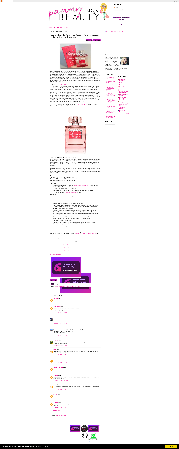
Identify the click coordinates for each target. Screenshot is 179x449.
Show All (127, 113)
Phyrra (120, 82)
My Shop (65, 27)
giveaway (72, 286)
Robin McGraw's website (71, 192)
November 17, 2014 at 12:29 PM (60, 380)
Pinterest (85, 233)
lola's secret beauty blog (122, 80)
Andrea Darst (56, 359)
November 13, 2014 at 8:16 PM (60, 370)
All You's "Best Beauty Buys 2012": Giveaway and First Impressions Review (110, 95)
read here (116, 71)
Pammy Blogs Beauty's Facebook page (67, 244)
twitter (81, 233)
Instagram (52, 235)
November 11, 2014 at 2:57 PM (60, 323)
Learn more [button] (45, 446)
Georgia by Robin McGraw (62, 84)
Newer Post (53, 413)
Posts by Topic (58, 27)
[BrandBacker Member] (85, 439)
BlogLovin (94, 233)
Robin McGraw (77, 286)
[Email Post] (57, 284)
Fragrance (56, 286)
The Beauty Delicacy (122, 108)
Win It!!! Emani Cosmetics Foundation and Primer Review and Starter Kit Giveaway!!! (110, 87)
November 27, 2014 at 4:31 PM (60, 397)
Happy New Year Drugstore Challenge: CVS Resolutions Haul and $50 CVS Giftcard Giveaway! (111, 102)
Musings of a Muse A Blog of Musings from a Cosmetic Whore (123, 103)
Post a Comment (56, 410)
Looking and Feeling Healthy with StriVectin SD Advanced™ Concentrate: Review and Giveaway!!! (110, 109)
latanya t (55, 298)
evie (54, 384)
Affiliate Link (89, 40)
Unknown (55, 375)
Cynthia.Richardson (58, 367)
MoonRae (55, 317)
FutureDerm (122, 84)
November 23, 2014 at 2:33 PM (60, 389)
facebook (77, 233)
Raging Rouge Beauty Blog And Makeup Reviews (123, 98)
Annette (55, 394)
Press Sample (96, 40)
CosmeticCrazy (57, 306)
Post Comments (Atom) (61, 415)
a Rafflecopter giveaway (55, 254)
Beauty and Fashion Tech (122, 111)
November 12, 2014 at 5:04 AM (60, 354)
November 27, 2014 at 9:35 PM (60, 407)
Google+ (89, 233)
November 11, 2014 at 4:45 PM (60, 335)
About (50, 27)
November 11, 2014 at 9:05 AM (60, 301)
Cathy (54, 349)
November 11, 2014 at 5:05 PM (60, 345)
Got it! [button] (171, 446)
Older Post (98, 413)
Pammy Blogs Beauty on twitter (66, 250)
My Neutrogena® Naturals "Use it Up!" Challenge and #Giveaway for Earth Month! (110, 80)
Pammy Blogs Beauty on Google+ (67, 247)
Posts (116, 7)
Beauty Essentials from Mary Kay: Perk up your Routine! (110, 116)
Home (75, 413)
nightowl (55, 340)
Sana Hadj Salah (57, 327)
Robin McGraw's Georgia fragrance (81, 185)
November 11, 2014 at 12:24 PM (60, 312)
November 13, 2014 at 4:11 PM (60, 362)
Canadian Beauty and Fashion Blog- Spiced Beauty (123, 91)
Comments (117, 9)
